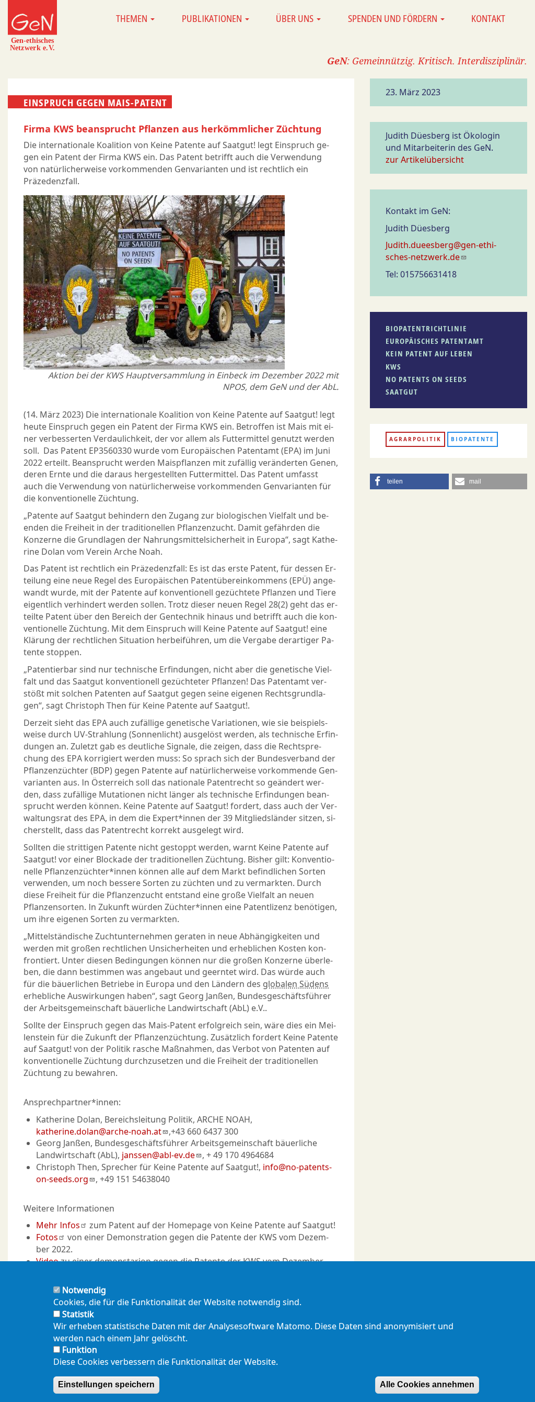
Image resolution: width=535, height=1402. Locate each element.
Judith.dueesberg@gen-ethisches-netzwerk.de (441, 251)
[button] (409, 481)
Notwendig (84, 1290)
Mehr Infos (58, 1225)
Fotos (47, 1237)
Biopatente (472, 439)
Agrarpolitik (415, 439)
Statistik (78, 1314)
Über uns (296, 18)
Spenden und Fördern (393, 18)
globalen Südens (296, 984)
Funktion (79, 1349)
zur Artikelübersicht (425, 159)
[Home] (32, 25)
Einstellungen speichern (106, 1384)
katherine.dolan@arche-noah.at (98, 1131)
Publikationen (213, 18)
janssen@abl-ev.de (158, 1155)
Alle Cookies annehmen (427, 1384)
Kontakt (488, 18)
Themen (132, 18)
